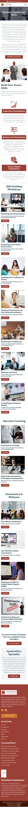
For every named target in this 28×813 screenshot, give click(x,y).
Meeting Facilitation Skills (8, 758)
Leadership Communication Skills (10, 751)
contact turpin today (9, 715)
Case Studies (4, 736)
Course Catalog (5, 765)
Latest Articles (5, 732)
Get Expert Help (14, 676)
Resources (3, 729)
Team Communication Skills (8, 753)
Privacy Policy (18, 803)
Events (3, 734)
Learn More (5, 220)
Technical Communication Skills (9, 755)
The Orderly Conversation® (19, 785)
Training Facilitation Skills (8, 760)
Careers (3, 739)
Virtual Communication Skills (8, 762)
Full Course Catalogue (14, 643)
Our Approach (5, 727)
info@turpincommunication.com (15, 1)
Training (3, 725)
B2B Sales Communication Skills (9, 748)
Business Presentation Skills (8, 746)
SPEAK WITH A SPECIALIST (14, 56)
